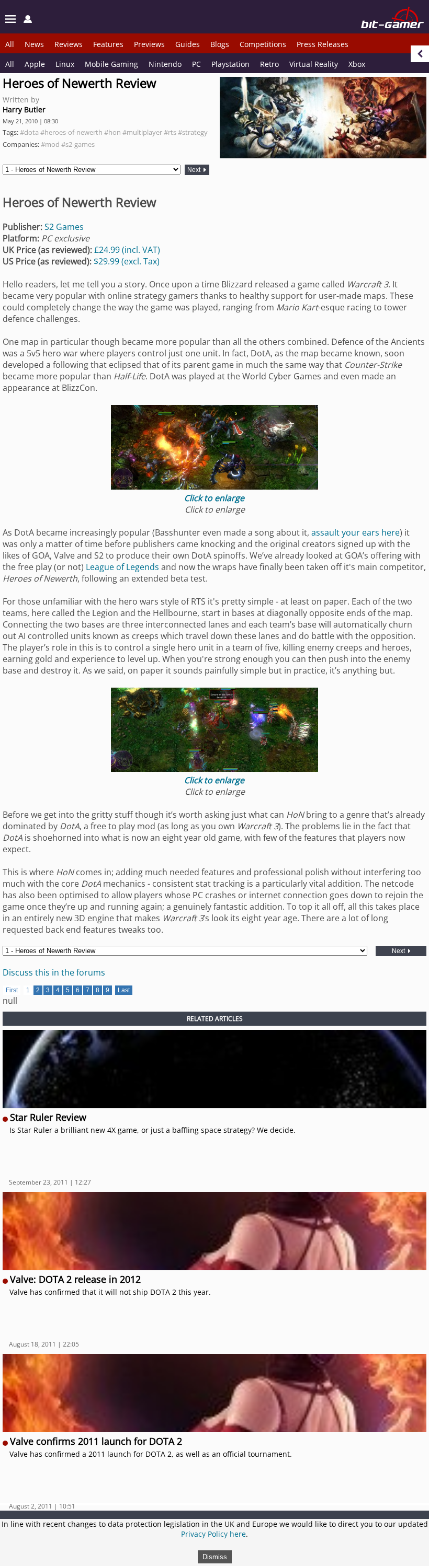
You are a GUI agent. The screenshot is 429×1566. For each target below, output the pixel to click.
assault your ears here (355, 532)
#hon (112, 132)
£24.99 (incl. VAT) (127, 250)
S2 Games (64, 227)
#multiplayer (142, 132)
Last (124, 990)
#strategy (193, 132)
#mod (50, 144)
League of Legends (122, 567)
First (12, 990)
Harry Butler (24, 109)
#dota (29, 132)
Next (194, 169)
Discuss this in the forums (54, 972)
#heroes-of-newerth (71, 132)
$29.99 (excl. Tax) (127, 261)
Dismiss (214, 1557)
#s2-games (78, 144)
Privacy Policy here (213, 1534)
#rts (170, 132)
